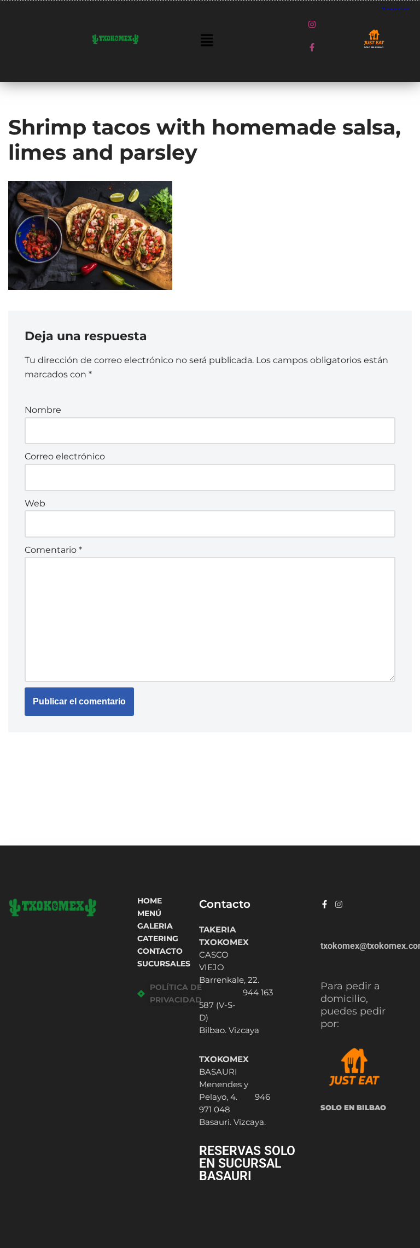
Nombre (43, 410)
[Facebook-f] (311, 47)
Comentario (53, 550)
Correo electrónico (65, 456)
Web (35, 503)
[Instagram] (311, 24)
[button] (207, 41)
